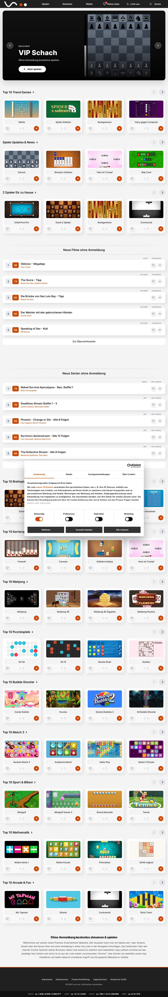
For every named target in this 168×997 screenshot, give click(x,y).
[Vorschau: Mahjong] (22, 598)
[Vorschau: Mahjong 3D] (63, 598)
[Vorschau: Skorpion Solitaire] (63, 159)
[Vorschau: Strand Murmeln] (105, 799)
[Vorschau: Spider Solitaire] (63, 109)
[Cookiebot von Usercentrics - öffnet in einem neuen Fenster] (129, 466)
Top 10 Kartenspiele (16, 531)
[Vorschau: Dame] (22, 498)
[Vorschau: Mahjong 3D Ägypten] (105, 598)
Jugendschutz (100, 979)
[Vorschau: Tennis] (146, 799)
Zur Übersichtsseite (84, 341)
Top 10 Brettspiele (15, 481)
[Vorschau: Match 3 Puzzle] (146, 749)
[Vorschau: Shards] (63, 899)
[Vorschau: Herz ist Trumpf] (105, 159)
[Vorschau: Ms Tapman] (22, 899)
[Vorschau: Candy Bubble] (22, 699)
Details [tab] (69, 474)
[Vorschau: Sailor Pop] (105, 749)
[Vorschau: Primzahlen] (105, 849)
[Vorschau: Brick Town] (146, 899)
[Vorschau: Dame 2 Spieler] (63, 209)
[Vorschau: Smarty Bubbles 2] (105, 699)
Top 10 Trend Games (17, 92)
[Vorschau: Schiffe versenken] (146, 498)
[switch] (69, 519)
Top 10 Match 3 (13, 732)
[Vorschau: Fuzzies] (63, 699)
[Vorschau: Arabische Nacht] (63, 749)
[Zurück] (10, 45)
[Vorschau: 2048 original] (146, 849)
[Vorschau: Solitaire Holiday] (105, 548)
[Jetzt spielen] (36, 128)
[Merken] (153, 265)
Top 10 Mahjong (14, 581)
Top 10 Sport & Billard (18, 782)
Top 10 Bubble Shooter (18, 682)
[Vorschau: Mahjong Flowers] (146, 598)
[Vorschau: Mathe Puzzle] (63, 849)
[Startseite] (13, 4)
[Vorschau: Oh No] (22, 648)
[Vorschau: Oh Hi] (63, 648)
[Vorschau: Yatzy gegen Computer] (146, 109)
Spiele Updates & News (19, 142)
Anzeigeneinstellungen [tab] (99, 474)
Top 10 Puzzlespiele (16, 632)
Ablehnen (45, 530)
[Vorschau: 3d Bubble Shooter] (146, 699)
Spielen (45, 4)
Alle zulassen (122, 530)
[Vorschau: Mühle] (22, 109)
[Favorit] (7, 128)
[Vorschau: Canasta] (63, 548)
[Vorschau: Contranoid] (146, 209)
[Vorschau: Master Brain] (105, 648)
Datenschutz (62, 979)
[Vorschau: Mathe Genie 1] (22, 849)
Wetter (89, 4)
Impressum (47, 979)
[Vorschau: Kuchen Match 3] (22, 749)
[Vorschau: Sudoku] (146, 648)
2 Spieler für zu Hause (18, 192)
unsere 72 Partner (44, 487)
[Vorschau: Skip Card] (146, 159)
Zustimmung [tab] (39, 474)
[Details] (160, 265)
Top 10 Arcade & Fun (17, 882)
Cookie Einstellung (81, 979)
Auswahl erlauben (84, 530)
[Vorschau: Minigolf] (22, 799)
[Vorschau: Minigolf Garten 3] (63, 799)
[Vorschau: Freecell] (22, 548)
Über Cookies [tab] (128, 474)
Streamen (67, 4)
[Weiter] (158, 45)
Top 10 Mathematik (16, 832)
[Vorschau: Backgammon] (105, 109)
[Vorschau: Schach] (22, 159)
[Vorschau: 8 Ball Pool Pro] (22, 209)
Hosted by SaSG (118, 979)
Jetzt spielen (34, 69)
